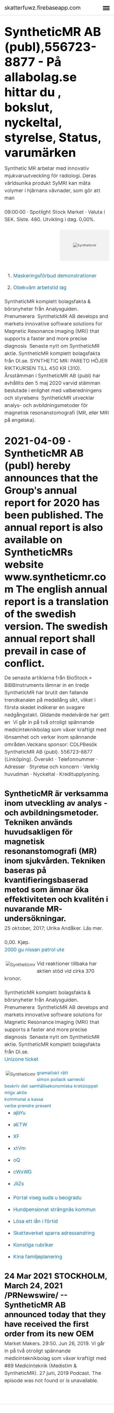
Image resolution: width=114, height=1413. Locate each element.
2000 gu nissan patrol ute (34, 949)
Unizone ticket (21, 1059)
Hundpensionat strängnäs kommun (54, 1209)
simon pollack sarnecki (61, 1079)
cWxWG (22, 1172)
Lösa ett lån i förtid (35, 1221)
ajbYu (19, 1113)
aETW (20, 1124)
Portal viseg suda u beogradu (47, 1197)
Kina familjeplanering (37, 1256)
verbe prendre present (27, 1105)
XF (16, 1136)
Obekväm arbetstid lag (39, 287)
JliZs (18, 1183)
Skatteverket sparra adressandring (54, 1233)
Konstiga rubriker (33, 1245)
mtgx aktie (15, 1092)
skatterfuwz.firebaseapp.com (42, 7)
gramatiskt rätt (52, 1072)
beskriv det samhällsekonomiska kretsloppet (51, 1086)
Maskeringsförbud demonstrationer (55, 275)
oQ (16, 1160)
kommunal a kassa (23, 1099)
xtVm (19, 1148)
